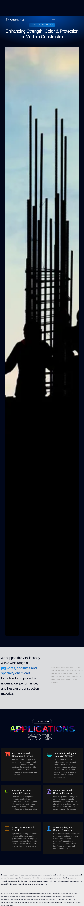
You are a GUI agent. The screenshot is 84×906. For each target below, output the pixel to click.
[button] (54, 19)
